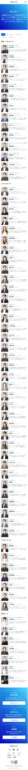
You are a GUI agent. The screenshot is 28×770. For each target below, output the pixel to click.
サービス (19, 753)
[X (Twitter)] (9, 749)
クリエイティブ (5, 37)
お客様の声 (9, 755)
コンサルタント (18, 34)
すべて (3, 34)
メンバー (14, 755)
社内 (12, 37)
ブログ (18, 755)
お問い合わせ (15, 720)
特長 (13, 753)
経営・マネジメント (10, 34)
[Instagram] (17, 749)
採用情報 (15, 737)
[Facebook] (13, 749)
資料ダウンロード (15, 703)
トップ (8, 753)
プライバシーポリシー (9, 765)
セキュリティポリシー (19, 765)
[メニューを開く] (25, 2)
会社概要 (9, 757)
